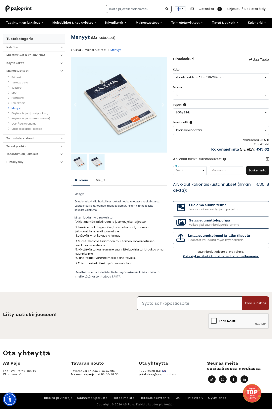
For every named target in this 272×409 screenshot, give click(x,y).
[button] (223, 159)
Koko (176, 70)
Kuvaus (81, 180)
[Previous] (75, 105)
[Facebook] (234, 379)
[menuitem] (24, 23)
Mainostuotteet (17, 71)
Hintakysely (14, 162)
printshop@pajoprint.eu (157, 374)
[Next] (163, 105)
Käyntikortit (15, 63)
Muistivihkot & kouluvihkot (25, 55)
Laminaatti (180, 122)
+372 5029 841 (150, 371)
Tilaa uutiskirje (255, 303)
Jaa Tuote (261, 60)
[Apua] (184, 105)
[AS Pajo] (19, 9)
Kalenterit (13, 47)
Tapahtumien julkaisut (22, 154)
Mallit (100, 180)
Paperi (177, 105)
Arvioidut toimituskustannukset (197, 159)
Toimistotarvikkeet (20, 138)
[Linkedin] (244, 379)
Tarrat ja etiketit (18, 146)
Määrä (177, 87)
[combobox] (180, 8)
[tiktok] (212, 379)
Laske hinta (257, 170)
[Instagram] (223, 379)
